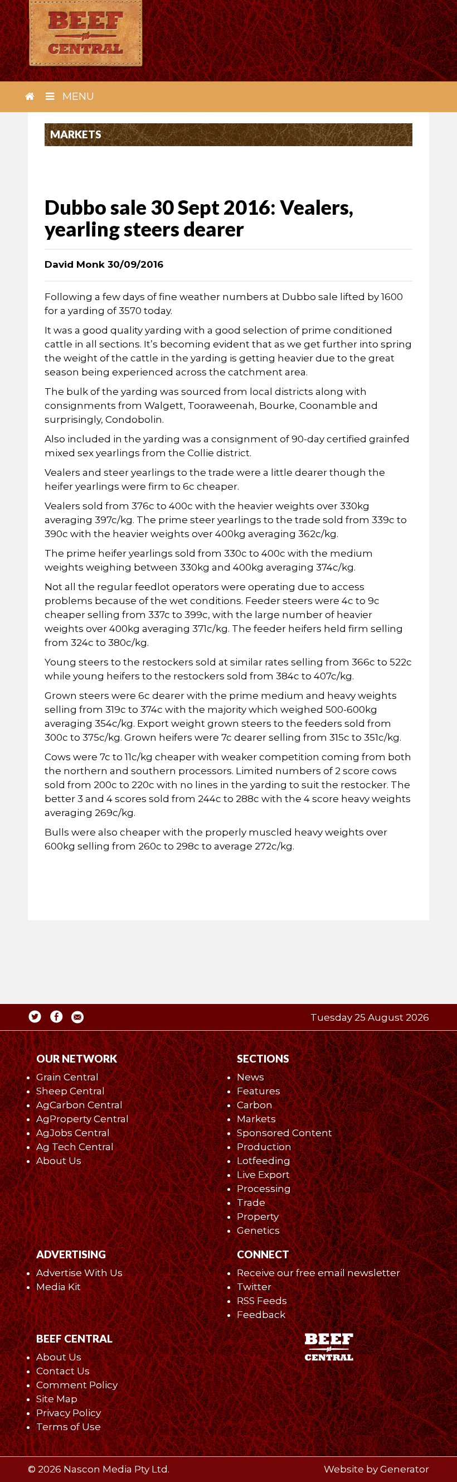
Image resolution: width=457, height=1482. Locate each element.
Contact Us (63, 1371)
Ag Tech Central (75, 1146)
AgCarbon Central (79, 1105)
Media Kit (58, 1286)
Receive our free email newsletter (318, 1272)
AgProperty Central (82, 1118)
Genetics (258, 1230)
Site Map (56, 1398)
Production (264, 1146)
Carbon (255, 1105)
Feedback (261, 1314)
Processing (264, 1188)
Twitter (254, 1286)
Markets (256, 1118)
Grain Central (67, 1077)
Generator (404, 1469)
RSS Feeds (262, 1300)
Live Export (263, 1174)
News (250, 1077)
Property (258, 1216)
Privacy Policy (68, 1412)
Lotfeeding (263, 1160)
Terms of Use (68, 1426)
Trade (251, 1202)
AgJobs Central (73, 1132)
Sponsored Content (284, 1132)
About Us (58, 1160)
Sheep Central (70, 1091)
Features (258, 1091)
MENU (77, 96)
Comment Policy (77, 1385)
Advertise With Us (79, 1272)
